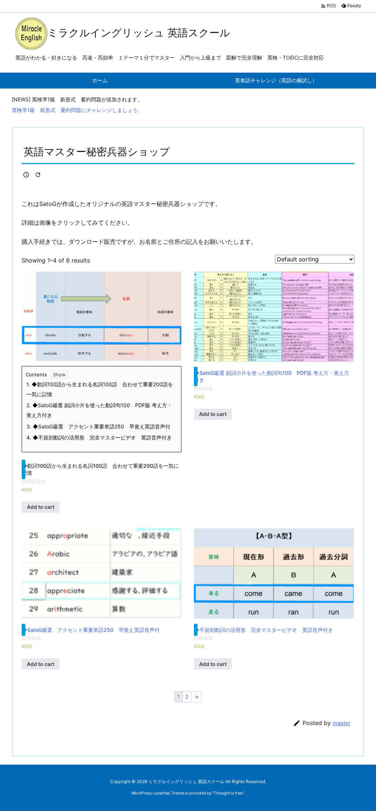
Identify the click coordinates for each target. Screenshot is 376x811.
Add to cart (40, 507)
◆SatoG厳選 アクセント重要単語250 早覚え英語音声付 (98, 426)
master (342, 723)
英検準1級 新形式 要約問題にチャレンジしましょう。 (77, 110)
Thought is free (228, 793)
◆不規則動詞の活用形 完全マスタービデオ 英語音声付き (99, 437)
